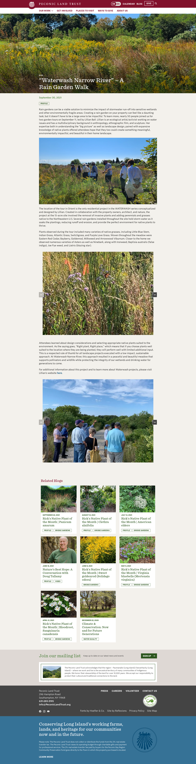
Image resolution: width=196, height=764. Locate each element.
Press (104, 691)
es (118, 4)
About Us (122, 10)
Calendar (129, 4)
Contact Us (150, 691)
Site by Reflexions (117, 710)
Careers (117, 691)
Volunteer (132, 691)
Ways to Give (105, 10)
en (113, 4)
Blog (139, 4)
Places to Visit (85, 10)
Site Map (152, 710)
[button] (41, 294)
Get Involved (64, 10)
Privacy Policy (136, 710)
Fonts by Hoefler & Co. (92, 710)
